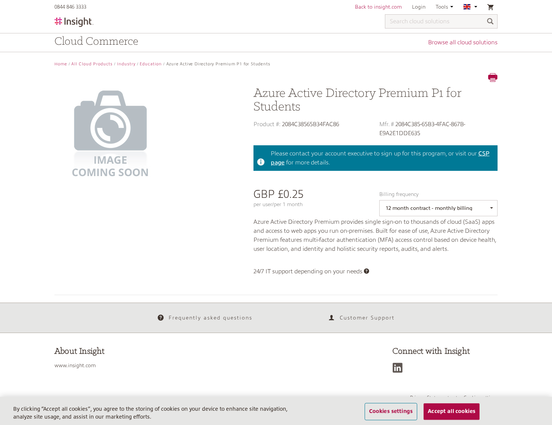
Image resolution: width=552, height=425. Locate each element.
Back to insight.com (378, 7)
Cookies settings (391, 411)
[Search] (490, 22)
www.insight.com (75, 365)
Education (151, 64)
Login (418, 7)
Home (60, 64)
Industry (126, 64)
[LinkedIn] (399, 368)
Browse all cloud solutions (463, 42)
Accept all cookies (451, 411)
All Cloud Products (92, 64)
